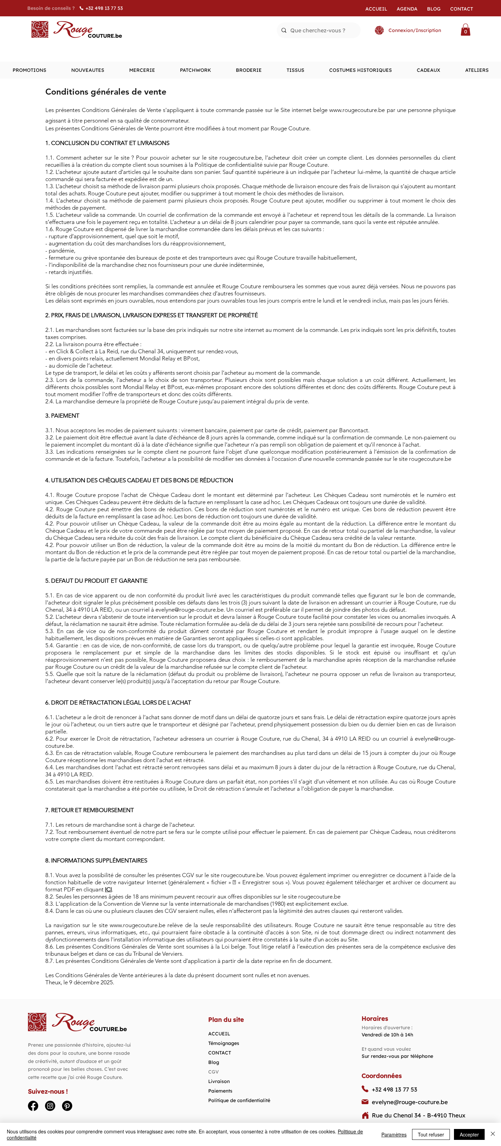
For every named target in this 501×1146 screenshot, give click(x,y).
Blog (213, 1062)
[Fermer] (493, 1134)
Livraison (219, 1081)
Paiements (220, 1091)
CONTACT (219, 1053)
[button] (465, 29)
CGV (213, 1072)
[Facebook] (33, 1106)
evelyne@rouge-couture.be (189, 609)
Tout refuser (431, 1134)
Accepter (469, 1134)
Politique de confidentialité (239, 1100)
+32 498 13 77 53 (394, 1089)
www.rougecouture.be (357, 110)
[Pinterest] (67, 1106)
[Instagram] (50, 1106)
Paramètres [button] (394, 1134)
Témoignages (223, 1043)
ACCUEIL (219, 1034)
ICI (108, 889)
